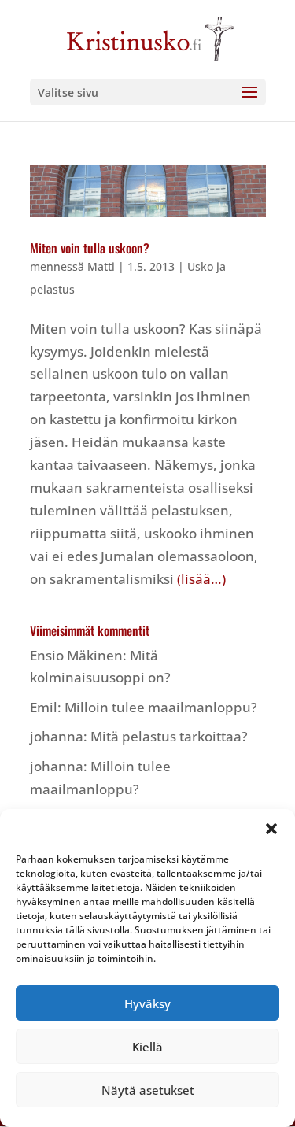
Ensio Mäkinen (76, 655)
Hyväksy (147, 1003)
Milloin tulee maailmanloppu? (161, 707)
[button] (271, 829)
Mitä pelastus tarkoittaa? (169, 736)
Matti (101, 266)
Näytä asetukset (147, 1090)
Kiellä (147, 1047)
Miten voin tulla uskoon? (89, 247)
